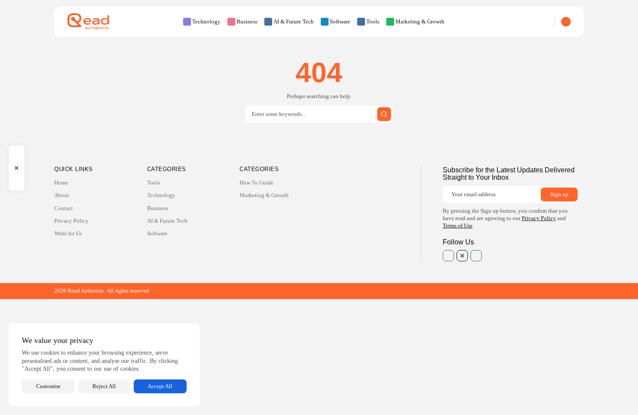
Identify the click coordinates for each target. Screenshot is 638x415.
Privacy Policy (71, 220)
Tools (372, 21)
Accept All (160, 386)
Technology (206, 21)
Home (61, 182)
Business (247, 21)
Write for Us (68, 233)
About (61, 195)
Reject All (104, 386)
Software (340, 21)
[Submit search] (384, 114)
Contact (63, 208)
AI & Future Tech (293, 21)
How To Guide (256, 182)
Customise (48, 386)
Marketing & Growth (419, 21)
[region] (104, 364)
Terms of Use (458, 225)
